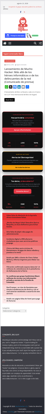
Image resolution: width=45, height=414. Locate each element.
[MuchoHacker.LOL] (4, 43)
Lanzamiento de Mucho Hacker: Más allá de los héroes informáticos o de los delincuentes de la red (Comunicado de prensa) (21, 75)
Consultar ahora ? (22, 191)
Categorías (6, 308)
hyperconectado (21, 65)
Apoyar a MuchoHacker (22, 130)
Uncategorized (9, 61)
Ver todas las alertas (22, 167)
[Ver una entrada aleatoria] (40, 43)
